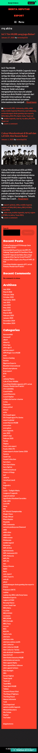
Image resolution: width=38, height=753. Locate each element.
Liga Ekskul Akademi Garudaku (14, 498)
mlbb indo (6, 535)
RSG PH (13, 116)
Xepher (6, 715)
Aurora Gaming (9, 358)
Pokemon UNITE (9, 590)
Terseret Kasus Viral (11, 691)
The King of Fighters (11, 694)
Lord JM (6, 504)
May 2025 (7, 308)
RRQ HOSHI (27, 207)
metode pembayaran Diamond (14, 527)
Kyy (4, 488)
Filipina (5, 444)
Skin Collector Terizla (11, 650)
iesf (4, 475)
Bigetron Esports (9, 363)
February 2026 (8, 295)
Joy (4, 483)
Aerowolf (7, 108)
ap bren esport (8, 350)
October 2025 (8, 297)
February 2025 (8, 315)
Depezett (6, 404)
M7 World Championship (12, 511)
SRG (4, 673)
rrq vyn (6, 626)
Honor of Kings (9, 472)
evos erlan (7, 425)
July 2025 (6, 302)
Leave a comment (11, 124)
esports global (9, 205)
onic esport (7, 574)
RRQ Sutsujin (8, 621)
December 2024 (9, 321)
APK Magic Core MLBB (11, 353)
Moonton (21, 111)
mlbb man (7, 213)
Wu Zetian (7, 712)
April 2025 (7, 310)
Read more (31, 102)
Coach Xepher (8, 397)
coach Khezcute (9, 394)
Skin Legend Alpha (10, 663)
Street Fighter (8, 676)
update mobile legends (11, 707)
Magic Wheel (8, 517)
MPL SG (6, 561)
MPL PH (6, 558)
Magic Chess (8, 514)
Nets (5, 571)
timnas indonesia (9, 699)
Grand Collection (9, 459)
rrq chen (6, 611)
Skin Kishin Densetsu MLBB (13, 658)
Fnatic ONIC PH (9, 449)
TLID (5, 702)
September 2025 (9, 300)
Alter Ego (6, 345)
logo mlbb (7, 501)
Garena (6, 454)
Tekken (6, 689)
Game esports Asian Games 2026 (15, 451)
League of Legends (10, 493)
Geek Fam (7, 457)
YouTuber (7, 718)
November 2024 (9, 323)
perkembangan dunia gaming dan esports (17, 113)
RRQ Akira (5, 116)
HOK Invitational (9, 470)
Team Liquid (7, 678)
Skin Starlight (8, 671)
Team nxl (29, 116)
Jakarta (6, 478)
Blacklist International (11, 366)
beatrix (6, 361)
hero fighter (7, 467)
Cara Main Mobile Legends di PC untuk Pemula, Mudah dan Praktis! (17, 265)
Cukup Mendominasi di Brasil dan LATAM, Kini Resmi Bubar (18, 134)
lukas (5, 506)
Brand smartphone (10, 368)
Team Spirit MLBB (9, 686)
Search (5, 228)
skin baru (6, 637)
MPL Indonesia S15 (10, 553)
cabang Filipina (8, 379)
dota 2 (5, 410)
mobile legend (11, 111)
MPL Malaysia (8, 556)
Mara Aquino (8, 519)
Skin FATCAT (8, 655)
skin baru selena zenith (11, 642)
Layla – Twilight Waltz (11, 491)
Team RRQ (5, 210)
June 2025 (7, 305)
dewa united (8, 407)
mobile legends (10, 119)
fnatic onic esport (10, 446)
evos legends (8, 431)
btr (4, 376)
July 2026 (6, 289)
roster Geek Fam (9, 605)
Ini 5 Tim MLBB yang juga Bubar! (18, 34)
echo (5, 412)
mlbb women (8, 538)
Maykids (6, 522)
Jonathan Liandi (9, 480)
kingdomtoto (8, 724)
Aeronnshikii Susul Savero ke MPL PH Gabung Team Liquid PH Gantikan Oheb (17, 251)
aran (5, 355)
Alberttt (6, 342)
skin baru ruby (8, 639)
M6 (4, 509)
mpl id (18, 119)
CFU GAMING (8, 389)
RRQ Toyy (7, 624)
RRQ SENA (7, 618)
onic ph (5, 579)
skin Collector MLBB (10, 647)
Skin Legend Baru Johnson (13, 665)
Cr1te (5, 402)
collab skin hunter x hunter (13, 399)
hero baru (6, 462)
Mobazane (7, 540)
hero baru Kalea (9, 464)
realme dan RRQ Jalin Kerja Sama (15, 595)
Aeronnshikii (8, 334)
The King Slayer (9, 697)
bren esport (7, 371)
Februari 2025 (8, 438)
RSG (4, 629)
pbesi (5, 582)
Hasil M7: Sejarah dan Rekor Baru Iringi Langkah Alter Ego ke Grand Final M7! (17, 256)
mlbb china (7, 532)
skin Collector (8, 644)
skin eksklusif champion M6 (13, 652)
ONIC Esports (8, 577)
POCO (5, 587)
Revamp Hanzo (8, 603)
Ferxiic (5, 441)
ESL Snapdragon (9, 415)
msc (4, 564)
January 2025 (8, 318)
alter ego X (7, 347)
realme (5, 592)
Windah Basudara (10, 710)
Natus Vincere (8, 566)
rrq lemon (6, 616)
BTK (4, 374)
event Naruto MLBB (10, 423)
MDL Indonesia (17, 108)
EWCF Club (7, 436)
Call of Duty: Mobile (10, 381)
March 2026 (7, 292)
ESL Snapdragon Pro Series (13, 418)
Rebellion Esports (9, 598)
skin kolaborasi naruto (11, 660)
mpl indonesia (30, 111)
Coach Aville (8, 391)
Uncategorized (9, 704)
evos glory (7, 428)
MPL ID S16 (7, 548)
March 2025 (7, 313)
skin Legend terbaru (10, 668)
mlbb (26, 108)
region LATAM (7, 207)
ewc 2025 (6, 433)
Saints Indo (21, 116)
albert (5, 340)
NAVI (5, 569)
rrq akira (25, 119)
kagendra (7, 485)
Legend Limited (9, 496)
